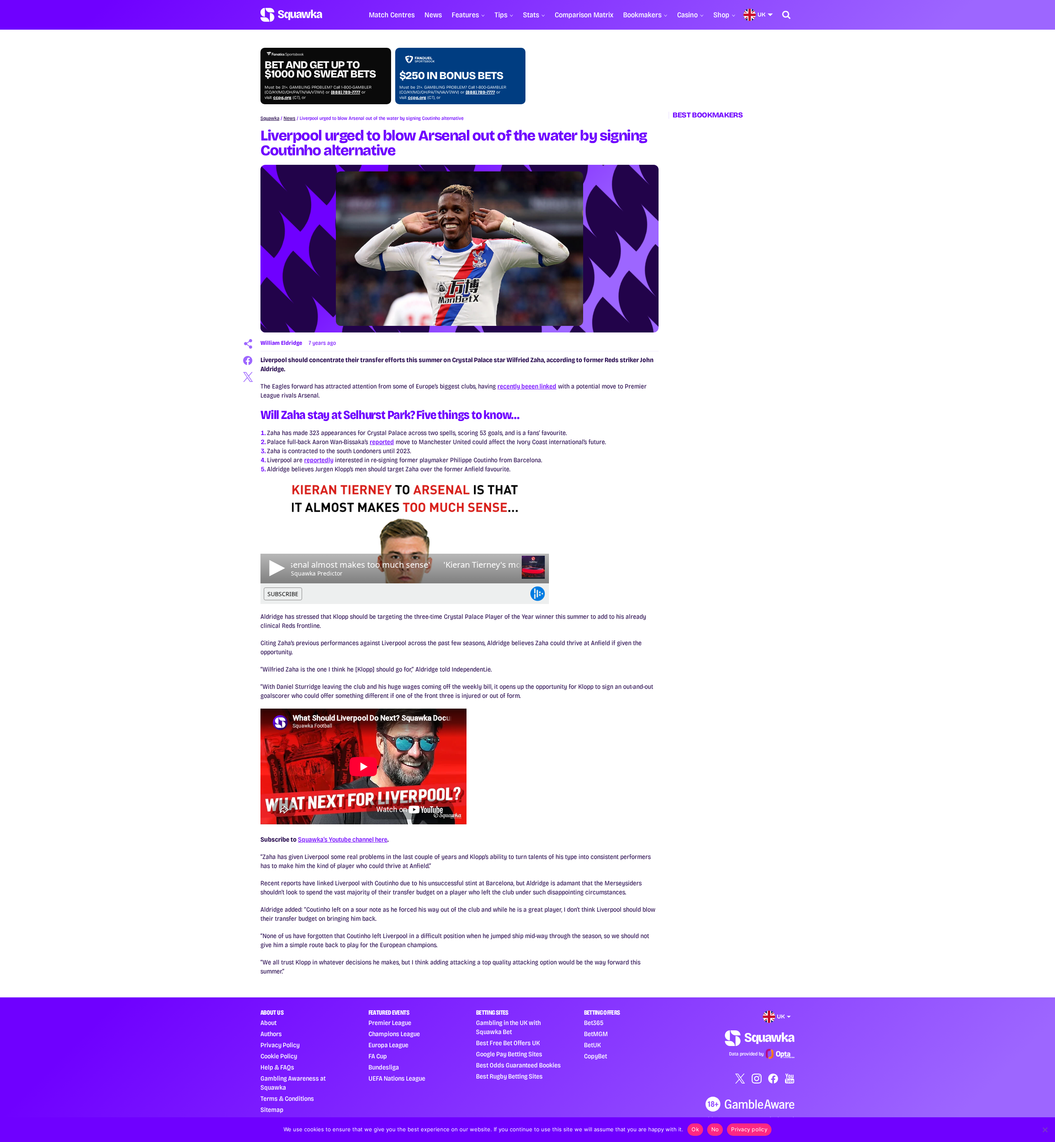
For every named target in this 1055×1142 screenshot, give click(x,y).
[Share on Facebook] (248, 360)
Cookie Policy (278, 1056)
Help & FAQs (277, 1067)
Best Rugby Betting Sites (509, 1076)
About (268, 1023)
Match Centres (392, 14)
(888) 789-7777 (345, 92)
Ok (695, 1129)
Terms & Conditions (287, 1098)
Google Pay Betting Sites (509, 1054)
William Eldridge (281, 342)
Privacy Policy (280, 1045)
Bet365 (593, 1023)
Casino (687, 14)
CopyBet (595, 1056)
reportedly (318, 460)
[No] (1045, 1130)
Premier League (389, 1023)
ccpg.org (282, 97)
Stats (531, 14)
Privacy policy (749, 1129)
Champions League (394, 1034)
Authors (271, 1034)
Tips (501, 14)
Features (465, 14)
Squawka (269, 118)
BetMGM (596, 1034)
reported (382, 442)
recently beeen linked (526, 386)
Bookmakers (642, 14)
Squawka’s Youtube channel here (342, 839)
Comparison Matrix (584, 14)
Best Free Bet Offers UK (508, 1043)
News (433, 14)
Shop (721, 14)
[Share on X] (248, 377)
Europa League (388, 1045)
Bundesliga (383, 1067)
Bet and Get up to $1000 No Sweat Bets (320, 70)
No (715, 1129)
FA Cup (377, 1056)
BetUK (592, 1045)
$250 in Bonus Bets (451, 75)
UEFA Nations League (396, 1078)
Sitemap (272, 1110)
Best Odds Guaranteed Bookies (518, 1065)
